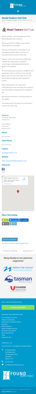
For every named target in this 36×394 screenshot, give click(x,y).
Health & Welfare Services (9, 328)
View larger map (7, 183)
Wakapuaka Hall (28, 251)
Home (3, 20)
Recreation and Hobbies (9, 330)
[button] (18, 11)
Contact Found (23, 243)
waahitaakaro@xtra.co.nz (9, 153)
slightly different (6, 391)
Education (5, 324)
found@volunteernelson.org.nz (14, 365)
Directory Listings (12, 20)
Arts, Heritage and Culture (9, 317)
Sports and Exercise (7, 333)
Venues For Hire (6, 337)
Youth (3, 335)
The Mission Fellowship (9, 251)
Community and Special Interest (11, 322)
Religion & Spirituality (8, 320)
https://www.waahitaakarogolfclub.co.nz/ (14, 161)
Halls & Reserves (7, 326)
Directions (24, 179)
